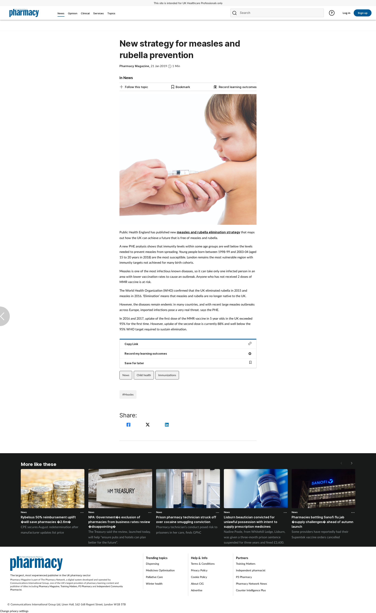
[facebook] (129, 425)
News (125, 375)
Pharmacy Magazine (49, 586)
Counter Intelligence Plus (251, 590)
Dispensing (152, 563)
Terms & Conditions (203, 563)
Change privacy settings (14, 611)
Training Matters (69, 586)
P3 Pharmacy (85, 586)
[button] (351, 463)
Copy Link (131, 344)
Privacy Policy (199, 570)
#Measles (128, 394)
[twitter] (148, 425)
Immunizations (167, 375)
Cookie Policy (199, 577)
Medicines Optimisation (160, 570)
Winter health (154, 583)
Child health (144, 375)
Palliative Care (154, 577)
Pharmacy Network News (251, 583)
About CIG (197, 583)
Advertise (196, 590)
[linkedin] (167, 425)
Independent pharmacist (250, 570)
